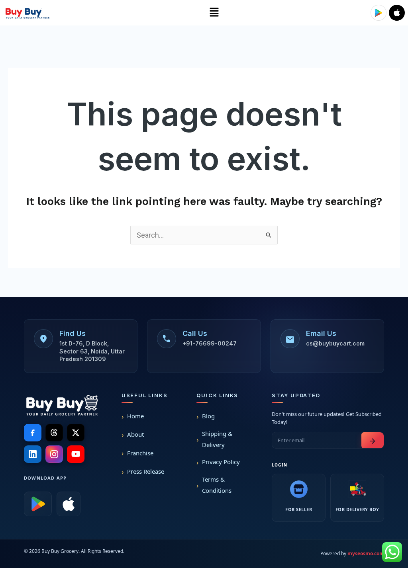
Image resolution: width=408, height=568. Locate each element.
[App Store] (68, 504)
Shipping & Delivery (217, 439)
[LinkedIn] (32, 454)
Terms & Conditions (216, 484)
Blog (208, 416)
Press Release (145, 471)
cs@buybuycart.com (335, 343)
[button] (214, 12)
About (135, 434)
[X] (75, 432)
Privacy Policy (221, 462)
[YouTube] (75, 454)
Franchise (140, 453)
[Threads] (54, 432)
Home (135, 416)
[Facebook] (32, 432)
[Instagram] (54, 454)
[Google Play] (38, 504)
